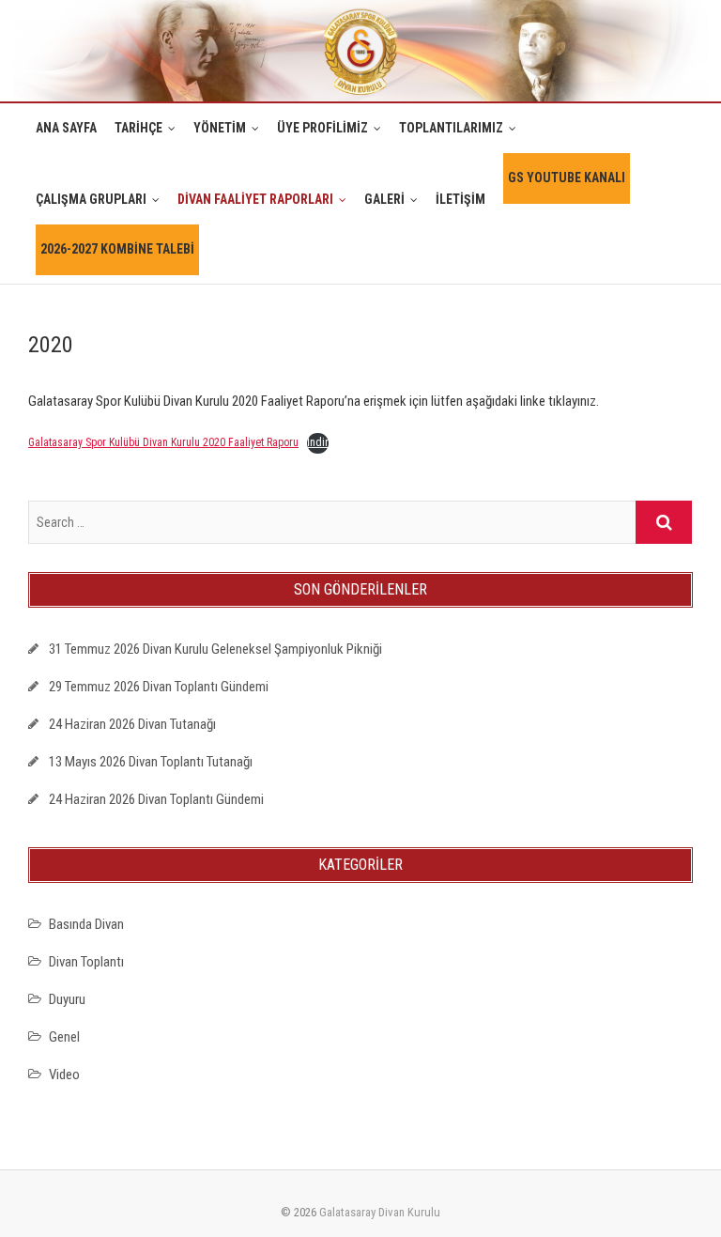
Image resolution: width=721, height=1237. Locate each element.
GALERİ (384, 199)
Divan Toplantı (86, 961)
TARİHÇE (138, 127)
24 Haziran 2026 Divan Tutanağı (132, 724)
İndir (318, 442)
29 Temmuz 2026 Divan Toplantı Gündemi (158, 686)
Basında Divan (86, 924)
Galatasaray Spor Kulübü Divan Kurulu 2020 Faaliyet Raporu (163, 442)
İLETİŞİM (460, 199)
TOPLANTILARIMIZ (451, 127)
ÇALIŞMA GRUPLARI (91, 199)
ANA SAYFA (66, 127)
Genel (64, 1036)
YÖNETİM (219, 127)
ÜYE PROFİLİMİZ (322, 127)
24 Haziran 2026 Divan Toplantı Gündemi (156, 799)
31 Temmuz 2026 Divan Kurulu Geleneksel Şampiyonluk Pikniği (215, 649)
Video (64, 1074)
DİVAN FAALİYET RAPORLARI (255, 199)
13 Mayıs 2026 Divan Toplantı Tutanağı (151, 761)
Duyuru (67, 999)
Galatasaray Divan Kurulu (379, 1212)
